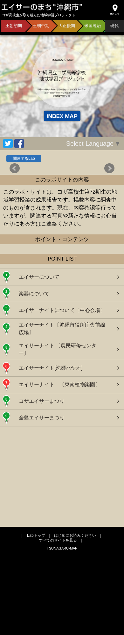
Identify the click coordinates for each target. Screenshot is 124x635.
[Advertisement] (62, 476)
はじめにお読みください (75, 535)
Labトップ (36, 535)
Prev (15, 168)
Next (109, 168)
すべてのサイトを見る (58, 540)
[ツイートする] (8, 143)
